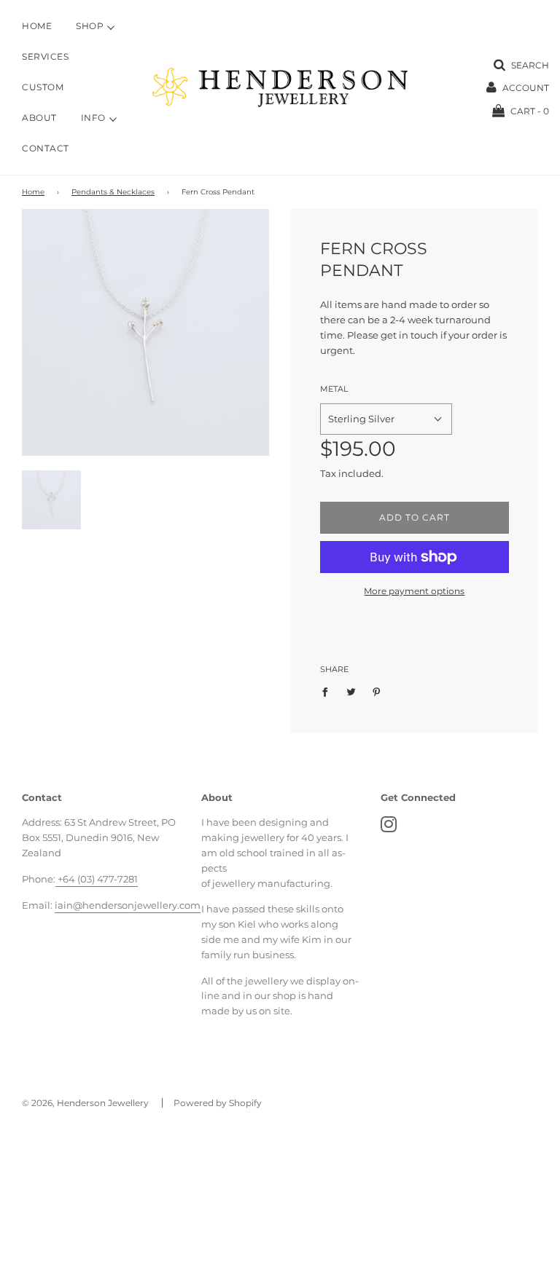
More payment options (414, 590)
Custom (42, 87)
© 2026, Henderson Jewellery (85, 1102)
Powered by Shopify (218, 1102)
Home (37, 26)
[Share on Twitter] (351, 691)
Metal (334, 389)
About (39, 118)
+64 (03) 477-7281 (96, 879)
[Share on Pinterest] (377, 691)
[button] (386, 419)
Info (93, 118)
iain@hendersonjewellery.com (128, 905)
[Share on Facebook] (328, 691)
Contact (45, 148)
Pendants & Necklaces (113, 192)
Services (45, 56)
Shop (90, 26)
